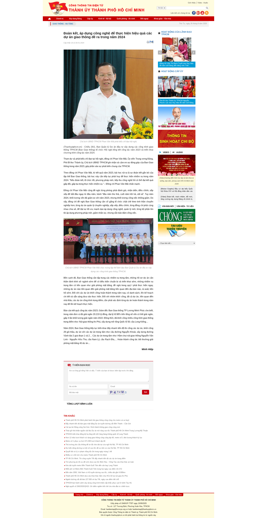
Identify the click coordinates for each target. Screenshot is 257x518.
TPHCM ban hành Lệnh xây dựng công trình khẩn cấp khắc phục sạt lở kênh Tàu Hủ (99, 483)
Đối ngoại (144, 19)
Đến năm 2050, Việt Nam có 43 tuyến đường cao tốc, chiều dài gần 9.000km (95, 472)
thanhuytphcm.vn (118, 515)
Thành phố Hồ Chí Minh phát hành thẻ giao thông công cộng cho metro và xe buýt (97, 420)
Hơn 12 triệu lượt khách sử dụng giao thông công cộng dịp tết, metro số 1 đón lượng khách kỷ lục (104, 438)
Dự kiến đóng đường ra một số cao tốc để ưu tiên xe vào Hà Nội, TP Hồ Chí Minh (97, 448)
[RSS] (207, 13)
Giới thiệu (192, 3)
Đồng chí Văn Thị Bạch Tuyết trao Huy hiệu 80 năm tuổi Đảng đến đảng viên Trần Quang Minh (176, 64)
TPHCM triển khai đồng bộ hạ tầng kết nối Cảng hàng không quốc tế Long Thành (97, 434)
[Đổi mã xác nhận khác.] (126, 392)
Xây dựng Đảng (75, 19)
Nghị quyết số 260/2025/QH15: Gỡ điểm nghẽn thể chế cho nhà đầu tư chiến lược (98, 486)
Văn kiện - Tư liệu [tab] (185, 206)
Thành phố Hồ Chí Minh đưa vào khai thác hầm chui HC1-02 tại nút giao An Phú (97, 476)
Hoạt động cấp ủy (172, 71)
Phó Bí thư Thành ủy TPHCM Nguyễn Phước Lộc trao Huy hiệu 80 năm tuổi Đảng (176, 102)
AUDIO (179, 152)
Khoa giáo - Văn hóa (162, 19)
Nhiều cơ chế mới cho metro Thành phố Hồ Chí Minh (86, 455)
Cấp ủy (90, 19)
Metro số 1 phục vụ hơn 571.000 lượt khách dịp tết (85, 441)
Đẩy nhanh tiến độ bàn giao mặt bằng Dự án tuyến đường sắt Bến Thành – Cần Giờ (98, 424)
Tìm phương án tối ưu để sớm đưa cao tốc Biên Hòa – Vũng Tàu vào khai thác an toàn (100, 462)
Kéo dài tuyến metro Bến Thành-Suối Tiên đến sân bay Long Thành (92, 465)
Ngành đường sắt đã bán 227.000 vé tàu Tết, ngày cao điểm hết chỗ (92, 479)
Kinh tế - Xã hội (104, 19)
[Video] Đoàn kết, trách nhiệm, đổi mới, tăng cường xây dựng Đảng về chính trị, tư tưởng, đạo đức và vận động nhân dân (177, 198)
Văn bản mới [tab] (168, 206)
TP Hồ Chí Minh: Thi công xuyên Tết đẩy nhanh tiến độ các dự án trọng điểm (96, 458)
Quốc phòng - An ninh (126, 19)
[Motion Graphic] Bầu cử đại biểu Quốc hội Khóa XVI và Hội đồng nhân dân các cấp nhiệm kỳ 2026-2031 (177, 190)
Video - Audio (203, 3)
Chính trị (59, 19)
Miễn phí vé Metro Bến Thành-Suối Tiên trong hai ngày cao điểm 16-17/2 (94, 469)
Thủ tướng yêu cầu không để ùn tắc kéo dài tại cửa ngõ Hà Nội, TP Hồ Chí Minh (97, 445)
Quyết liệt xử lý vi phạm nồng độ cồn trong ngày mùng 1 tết (89, 452)
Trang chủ (79, 495)
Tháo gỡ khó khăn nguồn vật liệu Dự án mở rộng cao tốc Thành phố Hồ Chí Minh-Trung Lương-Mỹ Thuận (107, 431)
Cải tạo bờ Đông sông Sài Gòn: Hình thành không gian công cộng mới (93, 427)
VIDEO (166, 152)
